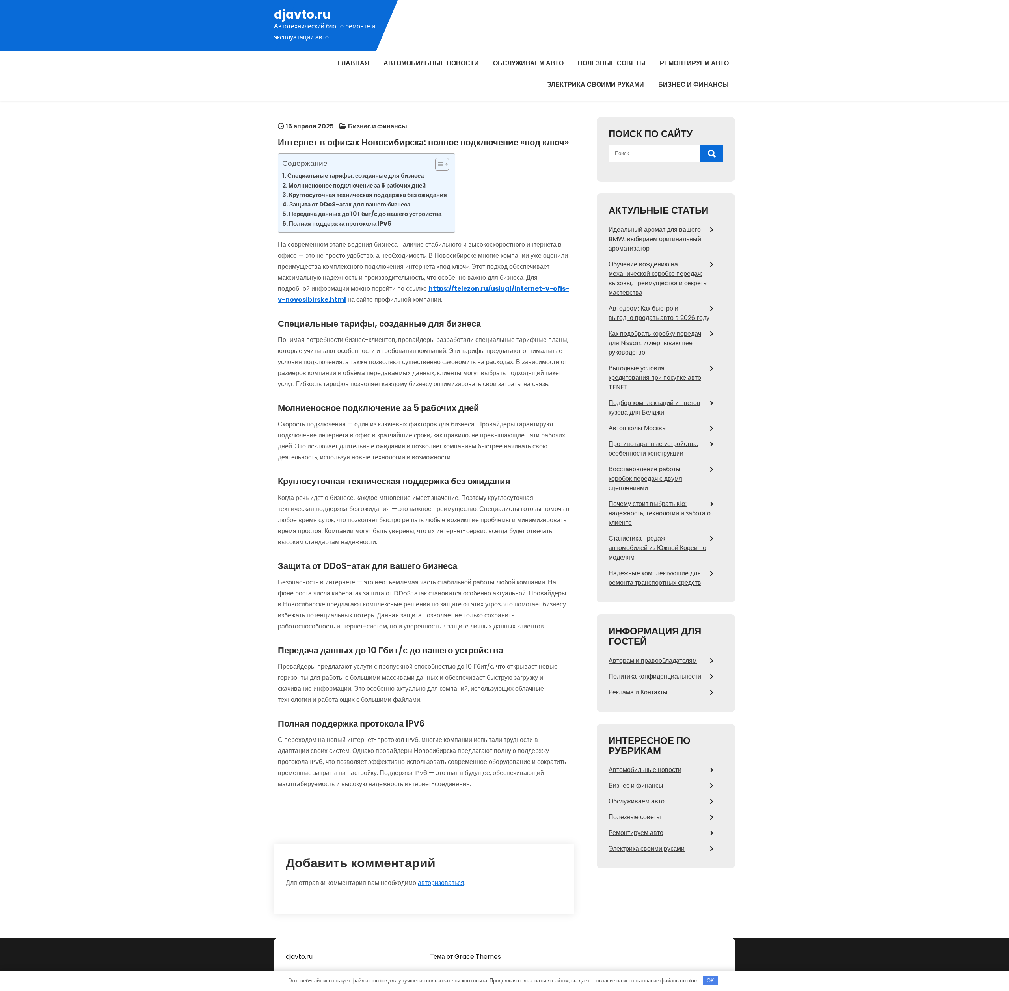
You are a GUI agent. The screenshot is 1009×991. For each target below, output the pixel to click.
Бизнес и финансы (693, 84)
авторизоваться (441, 882)
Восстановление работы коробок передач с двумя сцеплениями (645, 479)
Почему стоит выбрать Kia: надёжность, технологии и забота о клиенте (660, 513)
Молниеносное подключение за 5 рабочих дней (357, 185)
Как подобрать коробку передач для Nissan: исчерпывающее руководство (655, 343)
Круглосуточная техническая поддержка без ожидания (368, 195)
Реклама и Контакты (638, 692)
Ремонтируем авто (694, 63)
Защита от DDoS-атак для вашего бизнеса (349, 204)
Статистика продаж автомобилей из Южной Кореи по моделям (657, 548)
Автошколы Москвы (638, 428)
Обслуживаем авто (528, 63)
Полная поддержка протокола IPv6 (340, 223)
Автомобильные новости (431, 63)
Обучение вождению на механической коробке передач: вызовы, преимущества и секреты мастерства (658, 278)
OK (710, 981)
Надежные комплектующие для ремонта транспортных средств (655, 578)
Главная (353, 63)
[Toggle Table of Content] (438, 164)
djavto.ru (302, 14)
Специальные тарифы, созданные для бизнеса (355, 175)
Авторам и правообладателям (653, 660)
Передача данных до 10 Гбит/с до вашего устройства (365, 214)
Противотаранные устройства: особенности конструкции (653, 448)
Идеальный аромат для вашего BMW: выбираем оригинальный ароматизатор (655, 239)
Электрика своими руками (595, 84)
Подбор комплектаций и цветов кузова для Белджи (654, 407)
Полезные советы (612, 63)
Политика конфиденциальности (655, 676)
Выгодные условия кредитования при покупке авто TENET (655, 378)
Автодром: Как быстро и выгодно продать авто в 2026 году (659, 313)
